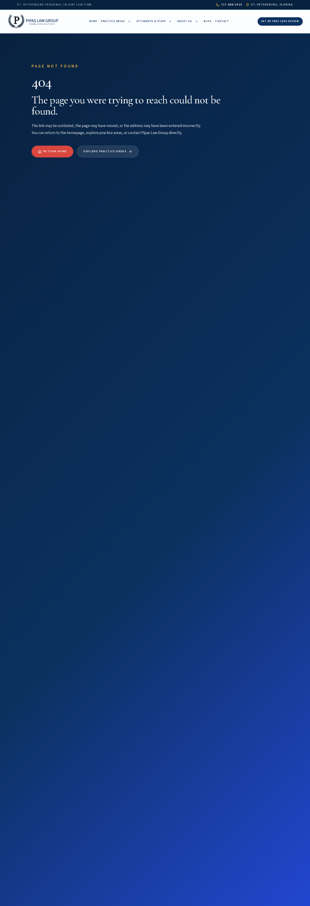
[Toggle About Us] (196, 21)
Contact (222, 21)
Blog (208, 21)
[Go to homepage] (34, 21)
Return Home (55, 151)
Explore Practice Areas (105, 151)
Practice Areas (113, 21)
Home (93, 21)
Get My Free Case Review (280, 21)
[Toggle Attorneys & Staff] (170, 21)
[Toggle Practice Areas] (129, 21)
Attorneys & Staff (151, 21)
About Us (184, 21)
